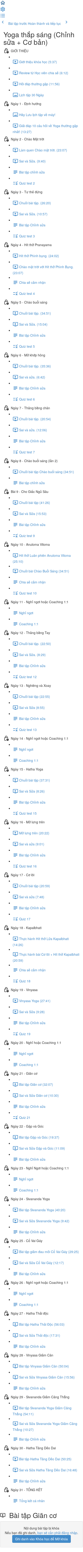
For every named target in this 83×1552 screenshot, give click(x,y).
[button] (3, 4)
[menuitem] (3, 10)
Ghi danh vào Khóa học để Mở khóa (41, 1539)
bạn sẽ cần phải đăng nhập (57, 1532)
